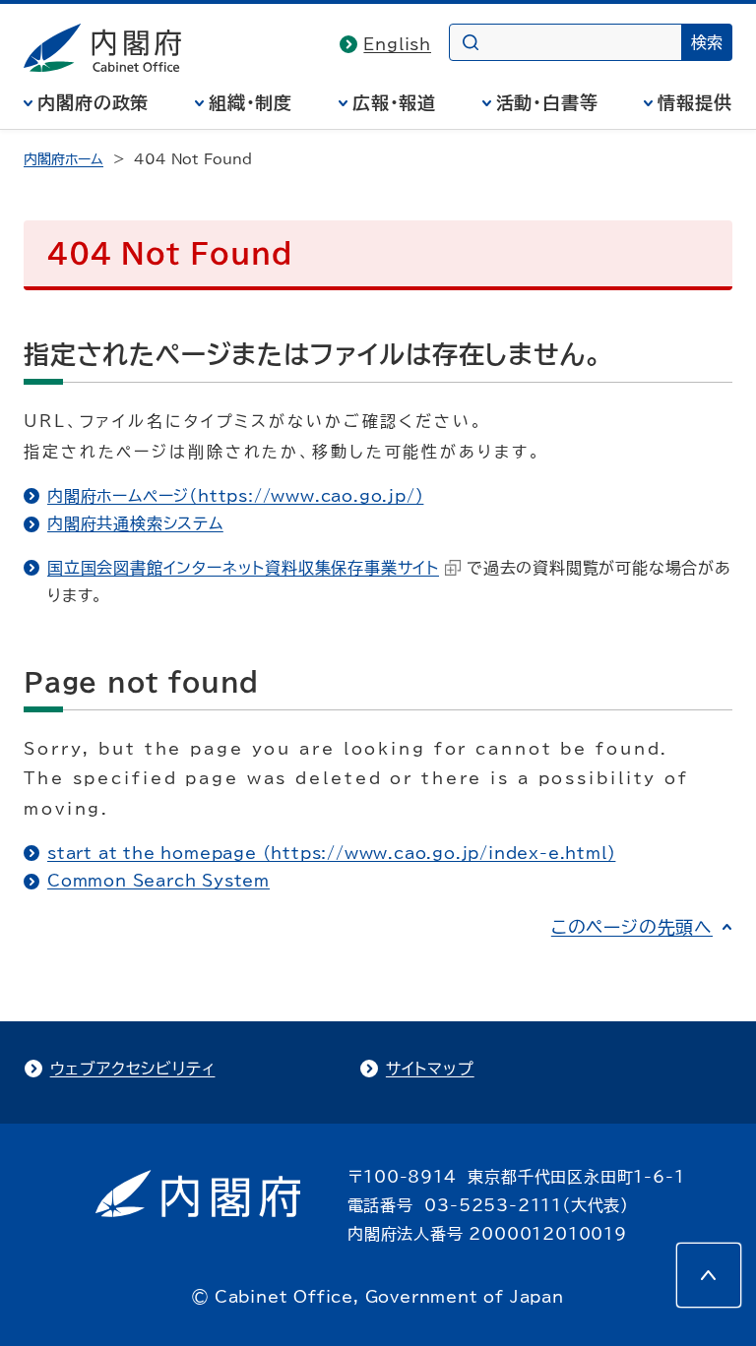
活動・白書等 (547, 102)
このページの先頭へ (632, 927)
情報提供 (695, 102)
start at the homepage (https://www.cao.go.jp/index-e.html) (331, 853)
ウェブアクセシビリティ (133, 1068)
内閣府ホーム (63, 159)
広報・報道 (394, 102)
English (397, 44)
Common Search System (158, 880)
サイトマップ (430, 1068)
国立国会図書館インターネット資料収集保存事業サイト (243, 568)
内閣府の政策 (93, 102)
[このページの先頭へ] (708, 1275)
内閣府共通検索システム (135, 523)
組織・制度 (251, 102)
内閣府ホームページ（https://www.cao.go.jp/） (235, 496)
